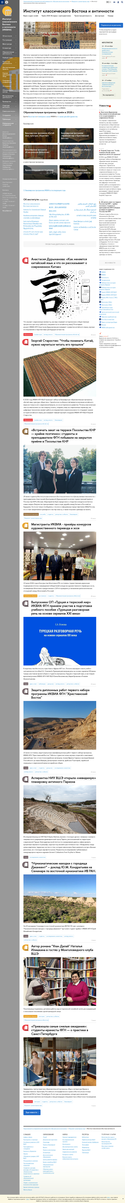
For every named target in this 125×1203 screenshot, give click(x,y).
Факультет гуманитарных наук (77, 1129)
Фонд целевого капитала (30, 1161)
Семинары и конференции (7, 81)
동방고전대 (52, 211)
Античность (105, 277)
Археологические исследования (39, 170)
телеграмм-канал (44, 116)
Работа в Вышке (27, 1190)
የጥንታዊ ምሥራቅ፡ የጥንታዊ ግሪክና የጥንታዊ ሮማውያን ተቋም (33, 233)
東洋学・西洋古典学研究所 (58, 207)
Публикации (7, 119)
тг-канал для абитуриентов (67, 116)
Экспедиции (7, 86)
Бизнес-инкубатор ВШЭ (49, 1162)
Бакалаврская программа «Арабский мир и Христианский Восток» (75, 136)
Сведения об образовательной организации (28, 1178)
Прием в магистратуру (49, 1150)
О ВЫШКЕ (26, 1134)
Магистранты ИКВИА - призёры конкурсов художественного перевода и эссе (61, 526)
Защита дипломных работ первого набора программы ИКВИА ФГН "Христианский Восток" (60, 694)
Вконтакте (32, 116)
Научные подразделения (69, 1137)
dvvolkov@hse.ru (7, 138)
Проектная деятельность (7, 62)
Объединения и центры (8, 91)
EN (110, 2)
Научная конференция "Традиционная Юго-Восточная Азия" (108, 84)
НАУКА (64, 1134)
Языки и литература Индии (109, 322)
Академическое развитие (69, 1152)
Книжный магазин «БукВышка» (90, 1142)
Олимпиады (46, 1142)
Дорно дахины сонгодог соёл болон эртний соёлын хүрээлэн (59, 221)
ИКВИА (104, 272)
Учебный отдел (8, 58)
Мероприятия (107, 43)
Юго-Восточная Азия (108, 319)
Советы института (9, 111)
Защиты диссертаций (68, 1149)
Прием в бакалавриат (49, 1145)
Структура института (6, 106)
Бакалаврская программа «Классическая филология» (37, 151)
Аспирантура (7, 48)
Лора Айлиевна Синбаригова (7, 166)
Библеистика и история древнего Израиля (107, 284)
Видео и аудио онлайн (30, 16)
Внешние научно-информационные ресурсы (70, 1158)
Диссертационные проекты (9, 68)
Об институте (7, 36)
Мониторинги (66, 1144)
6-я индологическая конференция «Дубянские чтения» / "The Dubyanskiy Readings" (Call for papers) (109, 68)
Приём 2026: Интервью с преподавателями (56, 16)
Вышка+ (45, 1147)
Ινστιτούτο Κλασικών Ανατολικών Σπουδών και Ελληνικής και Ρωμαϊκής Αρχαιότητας (32, 224)
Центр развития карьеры (50, 1159)
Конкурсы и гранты (67, 1154)
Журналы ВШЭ (86, 1150)
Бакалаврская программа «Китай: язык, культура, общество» (39, 134)
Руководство (7, 101)
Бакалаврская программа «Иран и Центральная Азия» (76, 151)
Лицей (45, 1137)
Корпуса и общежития (29, 1151)
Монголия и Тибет (107, 302)
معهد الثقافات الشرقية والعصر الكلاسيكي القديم (87, 205)
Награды (110, 16)
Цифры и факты (27, 1137)
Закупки (25, 1154)
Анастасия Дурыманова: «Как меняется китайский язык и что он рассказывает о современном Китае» (109, 115)
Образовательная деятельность (8, 53)
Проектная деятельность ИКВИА (59, 244)
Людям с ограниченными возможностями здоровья (30, 1183)
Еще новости (31, 1112)
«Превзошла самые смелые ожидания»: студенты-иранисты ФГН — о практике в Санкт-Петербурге (59, 1030)
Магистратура (7, 44)
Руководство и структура (30, 1139)
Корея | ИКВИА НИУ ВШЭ (109, 292)
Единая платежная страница (31, 1187)
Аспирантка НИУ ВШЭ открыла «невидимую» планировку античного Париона (63, 780)
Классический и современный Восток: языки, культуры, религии (75, 171)
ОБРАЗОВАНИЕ (48, 1134)
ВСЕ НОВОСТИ (110, 263)
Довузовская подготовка (50, 1139)
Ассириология (106, 280)
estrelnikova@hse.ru (8, 158)
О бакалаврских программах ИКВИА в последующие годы (44, 190)
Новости (104, 105)
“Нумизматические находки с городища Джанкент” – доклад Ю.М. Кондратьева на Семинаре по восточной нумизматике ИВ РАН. (63, 867)
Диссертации (99, 16)
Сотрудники (7, 115)
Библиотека (85, 1137)
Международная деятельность (8, 96)
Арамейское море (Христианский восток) (106, 308)
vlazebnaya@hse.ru (8, 147)
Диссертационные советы (70, 1147)
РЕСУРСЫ (85, 1134)
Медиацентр (85, 1147)
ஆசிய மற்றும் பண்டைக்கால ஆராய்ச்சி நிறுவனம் (57, 233)
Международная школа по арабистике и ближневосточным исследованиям (109, 51)
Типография (85, 1145)
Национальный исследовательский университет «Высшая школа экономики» (45, 1129)
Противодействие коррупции (28, 1164)
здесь (108, 1197)
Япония (104, 325)
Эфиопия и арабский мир (109, 317)
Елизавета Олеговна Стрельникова (9, 155)
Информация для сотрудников (8, 124)
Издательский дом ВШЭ (88, 1139)
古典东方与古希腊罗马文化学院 (59, 204)
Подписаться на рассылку (111, 25)
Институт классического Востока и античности (31, 205)
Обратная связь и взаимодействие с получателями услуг (48, 1171)
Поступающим (7, 40)
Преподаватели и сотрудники (28, 1147)
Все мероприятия (108, 95)
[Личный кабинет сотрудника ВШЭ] (118, 2)
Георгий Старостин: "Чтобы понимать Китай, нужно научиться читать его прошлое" (110, 152)
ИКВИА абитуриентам (108, 327)
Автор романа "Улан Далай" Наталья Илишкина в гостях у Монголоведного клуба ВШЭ (62, 950)
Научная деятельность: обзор (7, 74)
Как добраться (7, 210)
